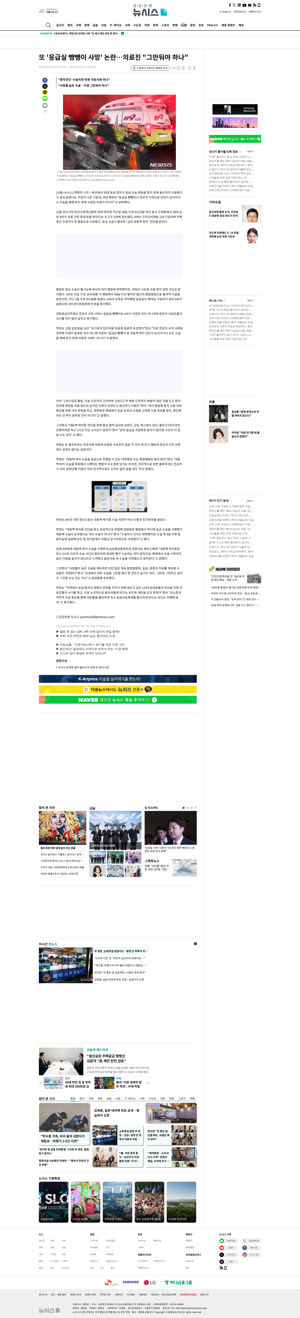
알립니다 (204, 1294)
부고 (102, 1267)
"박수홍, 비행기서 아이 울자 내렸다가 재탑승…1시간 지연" (121, 965)
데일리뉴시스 (111, 1261)
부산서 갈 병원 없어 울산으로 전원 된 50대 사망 (83, 667)
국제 (78, 25)
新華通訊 (190, 1247)
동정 (113, 1267)
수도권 (137, 25)
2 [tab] (187, 808)
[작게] (189, 68)
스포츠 (165, 25)
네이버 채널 (230, 1240)
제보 (241, 25)
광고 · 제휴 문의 (58, 1294)
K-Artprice (225, 11)
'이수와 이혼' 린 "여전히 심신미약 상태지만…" (119, 958)
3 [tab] (191, 808)
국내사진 (141, 1240)
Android (189, 1260)
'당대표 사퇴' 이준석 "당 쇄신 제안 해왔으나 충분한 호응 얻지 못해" (170, 849)
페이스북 (253, 1247)
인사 (92, 1267)
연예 (175, 25)
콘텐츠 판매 (90, 1294)
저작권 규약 (105, 1294)
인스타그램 (253, 1254)
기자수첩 (215, 202)
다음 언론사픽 (253, 1240)
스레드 (231, 1261)
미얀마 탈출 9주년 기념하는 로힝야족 (59, 873)
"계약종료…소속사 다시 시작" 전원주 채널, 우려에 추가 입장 (158, 1157)
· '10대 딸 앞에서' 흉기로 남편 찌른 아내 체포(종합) (235, 587)
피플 (212, 401)
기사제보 (131, 1294)
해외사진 (157, 1240)
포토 (201, 25)
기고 (108, 1247)
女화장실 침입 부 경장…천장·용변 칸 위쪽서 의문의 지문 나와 (130, 1135)
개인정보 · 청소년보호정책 (163, 1294)
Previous (41, 1083)
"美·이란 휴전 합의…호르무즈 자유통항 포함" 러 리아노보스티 (129, 1157)
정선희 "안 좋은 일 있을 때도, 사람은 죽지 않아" (119, 972)
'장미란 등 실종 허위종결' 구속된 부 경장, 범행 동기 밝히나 (64, 1151)
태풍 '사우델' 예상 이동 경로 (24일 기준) (157, 867)
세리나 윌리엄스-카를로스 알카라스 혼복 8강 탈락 (63, 854)
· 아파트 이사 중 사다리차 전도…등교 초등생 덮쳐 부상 (235, 593)
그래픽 (141, 1247)
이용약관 (143, 1294)
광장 (192, 25)
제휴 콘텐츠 (228, 25)
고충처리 (118, 1294)
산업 (103, 25)
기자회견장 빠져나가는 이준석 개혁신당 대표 (63, 861)
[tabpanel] (171, 833)
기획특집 (109, 1254)
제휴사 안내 (75, 1294)
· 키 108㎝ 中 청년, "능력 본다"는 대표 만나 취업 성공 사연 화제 (235, 599)
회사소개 (43, 1294)
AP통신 (189, 1240)
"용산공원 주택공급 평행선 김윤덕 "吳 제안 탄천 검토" (106, 1058)
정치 (70, 25)
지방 (147, 25)
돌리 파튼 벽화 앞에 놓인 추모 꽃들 (58, 848)
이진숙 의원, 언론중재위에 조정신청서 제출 (62, 867)
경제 (86, 25)
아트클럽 (94, 1247)
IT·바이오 (116, 25)
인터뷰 (93, 1254)
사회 (127, 25)
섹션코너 (94, 1261)
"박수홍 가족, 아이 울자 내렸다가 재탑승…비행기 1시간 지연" (63, 1138)
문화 (155, 25)
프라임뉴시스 (240, 11)
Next (148, 1083)
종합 (72, 1098)
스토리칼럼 (110, 1240)
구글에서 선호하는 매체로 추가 (152, 68)
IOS (187, 1267)
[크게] (194, 68)
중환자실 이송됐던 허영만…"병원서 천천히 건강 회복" (64, 1163)
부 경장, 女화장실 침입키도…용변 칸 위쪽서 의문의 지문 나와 (121, 951)
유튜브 (231, 1247)
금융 (95, 25)
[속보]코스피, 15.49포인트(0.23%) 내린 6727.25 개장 (75, 33)
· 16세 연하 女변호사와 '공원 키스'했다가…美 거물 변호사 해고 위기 (235, 605)
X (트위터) (231, 1254)
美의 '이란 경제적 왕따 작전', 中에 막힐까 (129, 1086)
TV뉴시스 (212, 25)
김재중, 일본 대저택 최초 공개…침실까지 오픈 (119, 979)
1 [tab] (183, 808)
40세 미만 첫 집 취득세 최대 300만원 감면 (78, 1086)
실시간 (60, 25)
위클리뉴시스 (255, 11)
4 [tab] (195, 808)
